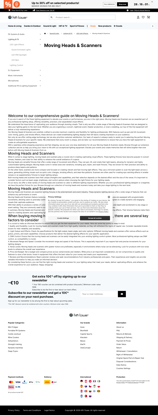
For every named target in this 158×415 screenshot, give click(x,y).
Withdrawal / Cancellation (126, 351)
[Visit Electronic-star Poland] (98, 386)
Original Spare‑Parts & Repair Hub (130, 358)
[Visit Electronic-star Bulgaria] (90, 391)
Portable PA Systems (16, 330)
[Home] (47, 33)
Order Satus (121, 344)
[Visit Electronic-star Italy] (98, 381)
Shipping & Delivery (124, 337)
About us (120, 327)
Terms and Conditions (32, 410)
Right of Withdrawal (124, 355)
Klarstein (83, 337)
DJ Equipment (14, 70)
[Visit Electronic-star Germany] (81, 381)
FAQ (118, 330)
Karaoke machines (15, 348)
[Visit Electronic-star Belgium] (98, 391)
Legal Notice (49, 410)
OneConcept (85, 348)
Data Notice (121, 365)
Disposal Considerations (126, 361)
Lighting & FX (13, 39)
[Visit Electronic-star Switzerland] (90, 381)
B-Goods (118, 26)
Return (119, 348)
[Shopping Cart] (148, 17)
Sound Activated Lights (21, 50)
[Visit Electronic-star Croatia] (81, 391)
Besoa (82, 341)
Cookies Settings (123, 368)
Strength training (15, 344)
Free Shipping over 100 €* (45, 10)
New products (104, 26)
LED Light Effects (17, 44)
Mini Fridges (13, 327)
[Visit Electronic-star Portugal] (86, 396)
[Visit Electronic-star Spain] (81, 386)
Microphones (13, 81)
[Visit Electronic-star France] (94, 381)
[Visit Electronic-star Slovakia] (86, 386)
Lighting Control (16, 65)
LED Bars (15, 60)
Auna (82, 327)
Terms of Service (133, 382)
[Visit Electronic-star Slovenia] (90, 396)
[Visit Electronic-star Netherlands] (81, 396)
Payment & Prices (123, 341)
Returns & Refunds (123, 334)
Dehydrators (13, 341)
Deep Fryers (13, 351)
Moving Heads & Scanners (101, 33)
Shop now (122, 4)
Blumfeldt (84, 330)
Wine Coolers (13, 337)
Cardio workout (14, 334)
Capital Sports (86, 334)
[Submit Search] (51, 17)
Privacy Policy (120, 382)
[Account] (138, 17)
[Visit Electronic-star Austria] (86, 381)
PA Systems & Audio (16, 34)
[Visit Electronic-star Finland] (94, 391)
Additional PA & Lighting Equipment (22, 86)
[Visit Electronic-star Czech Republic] (90, 386)
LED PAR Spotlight (19, 55)
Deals (93, 26)
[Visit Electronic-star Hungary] (94, 386)
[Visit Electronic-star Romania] (86, 391)
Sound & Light (54, 33)
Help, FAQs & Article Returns (140, 10)
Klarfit (82, 344)
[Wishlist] (143, 17)
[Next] (152, 26)
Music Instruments (15, 75)
